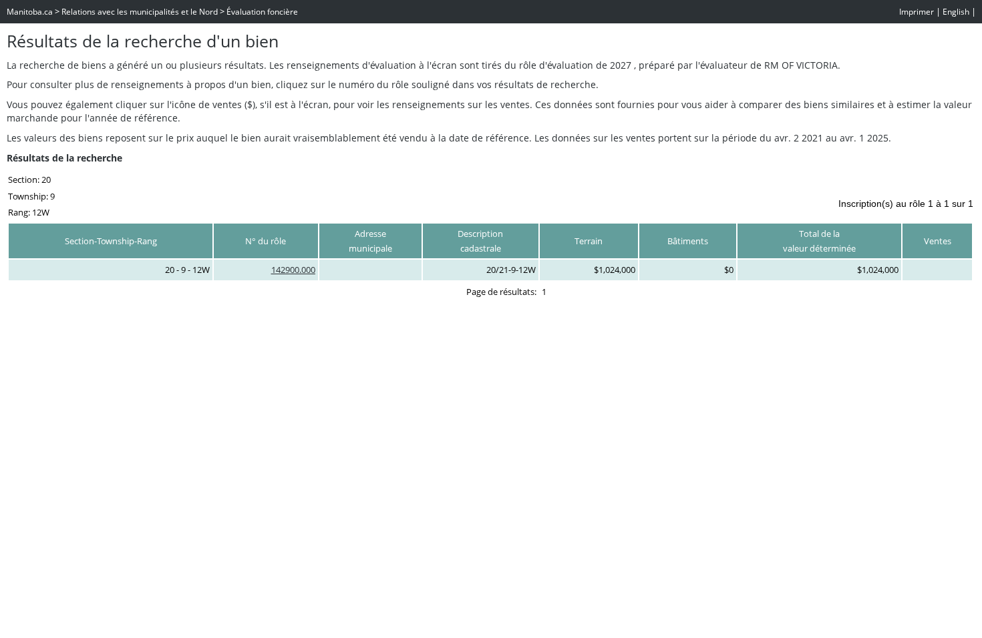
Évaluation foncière (262, 12)
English (956, 12)
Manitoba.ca (30, 12)
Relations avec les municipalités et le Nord (139, 12)
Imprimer (916, 12)
